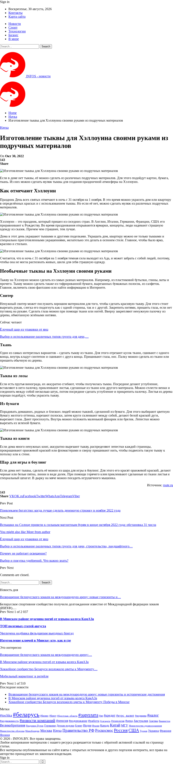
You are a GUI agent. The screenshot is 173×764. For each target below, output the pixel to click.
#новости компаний (37, 720)
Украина (153, 730)
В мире (13, 39)
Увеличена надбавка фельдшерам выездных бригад (37, 633)
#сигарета (105, 721)
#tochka (6, 715)
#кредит (109, 715)
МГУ (124, 725)
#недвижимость (9, 720)
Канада (104, 725)
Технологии (17, 31)
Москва (46, 731)
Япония (5, 735)
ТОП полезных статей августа (23, 626)
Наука (4, 127)
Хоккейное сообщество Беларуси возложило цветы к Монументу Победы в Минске (69, 702)
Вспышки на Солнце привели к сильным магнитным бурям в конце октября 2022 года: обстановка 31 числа (78, 525)
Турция (143, 731)
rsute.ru (168, 485)
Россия (121, 730)
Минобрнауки (32, 731)
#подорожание (78, 720)
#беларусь (26, 714)
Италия (95, 726)
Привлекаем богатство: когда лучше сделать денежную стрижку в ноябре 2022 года (60, 510)
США (133, 730)
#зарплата (88, 715)
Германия (50, 725)
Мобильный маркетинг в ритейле (24, 676)
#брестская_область (67, 715)
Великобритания (12, 725)
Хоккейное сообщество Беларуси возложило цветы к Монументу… (48, 669)
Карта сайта (17, 16)
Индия (87, 725)
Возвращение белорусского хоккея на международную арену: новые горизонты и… (60, 597)
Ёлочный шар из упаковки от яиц (24, 329)
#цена (129, 720)
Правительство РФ (78, 730)
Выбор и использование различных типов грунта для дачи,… (44, 336)
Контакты (15, 13)
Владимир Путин (34, 726)
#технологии (117, 721)
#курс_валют (125, 715)
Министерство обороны (12, 731)
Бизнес (13, 35)
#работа (93, 720)
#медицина (140, 715)
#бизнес (44, 715)
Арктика (153, 721)
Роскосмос (104, 730)
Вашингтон (164, 721)
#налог (153, 715)
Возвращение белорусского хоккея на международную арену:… (46, 655)
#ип (101, 715)
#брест (52, 715)
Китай (115, 725)
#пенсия (62, 720)
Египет (78, 725)
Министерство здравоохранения (145, 726)
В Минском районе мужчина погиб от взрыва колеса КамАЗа (47, 619)
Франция (165, 730)
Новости (14, 23)
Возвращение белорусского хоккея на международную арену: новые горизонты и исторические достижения (86, 694)
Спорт (13, 27)
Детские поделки (65, 725)
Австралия (141, 720)
